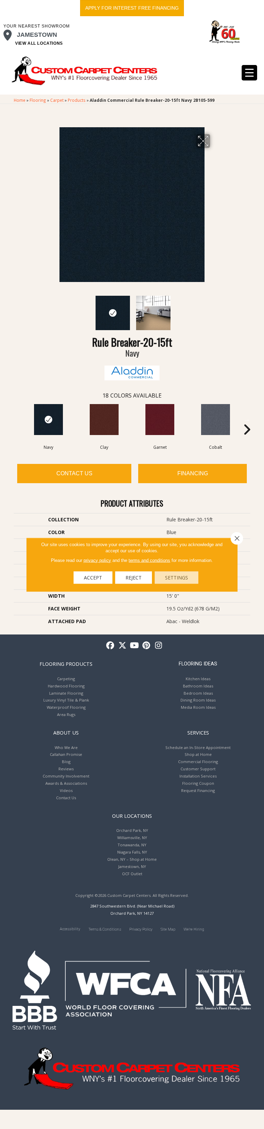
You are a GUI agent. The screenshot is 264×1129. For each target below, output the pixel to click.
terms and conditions (149, 560)
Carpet (57, 100)
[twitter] (123, 645)
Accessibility (70, 929)
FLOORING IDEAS (198, 664)
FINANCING (192, 473)
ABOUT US (66, 732)
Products (77, 100)
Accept (93, 577)
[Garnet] (160, 419)
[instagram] (159, 645)
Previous (49, 309)
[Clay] (104, 419)
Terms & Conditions (104, 929)
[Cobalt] (215, 419)
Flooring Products (66, 663)
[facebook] (111, 645)
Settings (176, 577)
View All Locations (39, 43)
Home (19, 100)
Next (214, 309)
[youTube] (135, 645)
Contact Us (74, 473)
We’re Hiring (194, 929)
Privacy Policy (140, 929)
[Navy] (48, 419)
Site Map (168, 929)
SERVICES (198, 732)
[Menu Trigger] (249, 72)
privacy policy (97, 560)
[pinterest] (147, 645)
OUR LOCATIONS (132, 815)
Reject (133, 577)
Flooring (38, 100)
